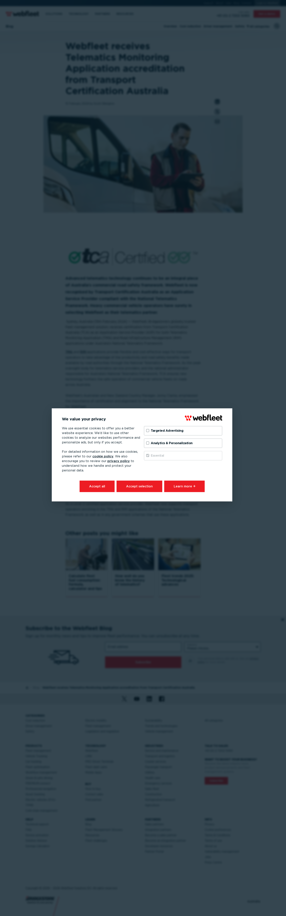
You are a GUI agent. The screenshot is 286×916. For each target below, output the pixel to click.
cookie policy (102, 456)
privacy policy (118, 461)
